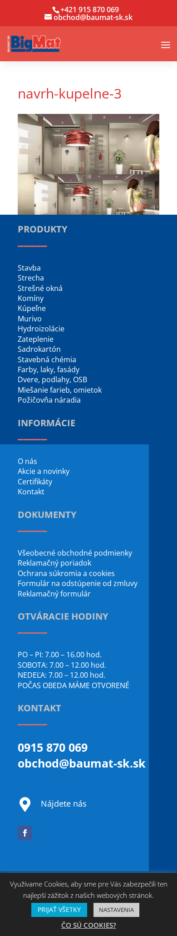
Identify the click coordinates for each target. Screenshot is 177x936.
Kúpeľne (32, 308)
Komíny (31, 298)
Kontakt (31, 492)
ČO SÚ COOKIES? (88, 925)
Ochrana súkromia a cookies (66, 573)
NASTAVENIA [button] (116, 910)
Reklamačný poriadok (54, 563)
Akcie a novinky (43, 471)
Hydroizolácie (41, 329)
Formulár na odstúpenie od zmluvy (78, 583)
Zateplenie (36, 339)
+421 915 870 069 (89, 10)
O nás (27, 461)
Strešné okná (40, 288)
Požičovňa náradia (49, 400)
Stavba (29, 268)
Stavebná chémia (47, 360)
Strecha (31, 278)
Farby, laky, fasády (48, 369)
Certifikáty (35, 482)
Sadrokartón (39, 349)
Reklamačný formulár (54, 594)
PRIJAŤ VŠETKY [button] (59, 909)
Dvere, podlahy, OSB (52, 379)
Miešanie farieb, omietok (60, 390)
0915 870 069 (53, 747)
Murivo (30, 319)
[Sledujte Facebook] (25, 833)
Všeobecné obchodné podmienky (75, 553)
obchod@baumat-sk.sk (82, 763)
